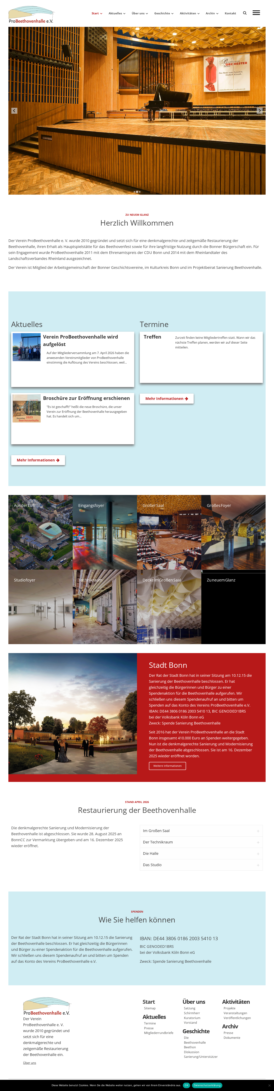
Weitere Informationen (167, 766)
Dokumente (232, 1038)
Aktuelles (115, 13)
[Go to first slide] (260, 111)
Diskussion (191, 1052)
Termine (150, 1023)
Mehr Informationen (36, 460)
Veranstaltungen (235, 1013)
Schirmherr (192, 1013)
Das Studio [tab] (152, 864)
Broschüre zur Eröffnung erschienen (86, 398)
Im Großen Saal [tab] (156, 830)
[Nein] (269, 1085)
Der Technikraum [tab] (158, 842)
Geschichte (162, 13)
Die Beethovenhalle (195, 1040)
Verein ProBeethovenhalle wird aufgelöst (80, 341)
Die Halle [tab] (150, 853)
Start (95, 13)
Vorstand (190, 1023)
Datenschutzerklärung (207, 1085)
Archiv (210, 13)
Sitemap (150, 1008)
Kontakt (230, 13)
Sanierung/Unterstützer (197, 1057)
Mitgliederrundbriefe (157, 1033)
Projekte (229, 1008)
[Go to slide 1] (134, 192)
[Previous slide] (14, 111)
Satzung (189, 1008)
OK (186, 1085)
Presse (149, 1028)
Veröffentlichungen (237, 1018)
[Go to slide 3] (139, 192)
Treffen (152, 337)
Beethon (190, 1047)
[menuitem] (94, 13)
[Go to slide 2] (137, 192)
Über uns (138, 13)
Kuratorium (192, 1018)
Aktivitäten (188, 13)
